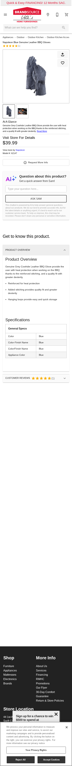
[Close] (66, 727)
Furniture (8, 666)
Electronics (10, 679)
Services (41, 670)
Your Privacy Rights (35, 750)
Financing (42, 674)
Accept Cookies (51, 759)
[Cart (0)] (67, 15)
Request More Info (38, 162)
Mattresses (9, 674)
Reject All (21, 759)
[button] (5, 15)
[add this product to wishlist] (62, 63)
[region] (36, 744)
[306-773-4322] (57, 15)
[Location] (48, 15)
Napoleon (20, 150)
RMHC (40, 679)
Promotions (43, 683)
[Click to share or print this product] (62, 54)
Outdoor (20, 37)
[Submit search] (63, 28)
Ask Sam (36, 198)
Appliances (8, 37)
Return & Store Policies (50, 700)
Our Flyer (41, 687)
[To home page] (27, 15)
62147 (14, 153)
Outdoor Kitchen (36, 37)
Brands (7, 683)
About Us (41, 666)
